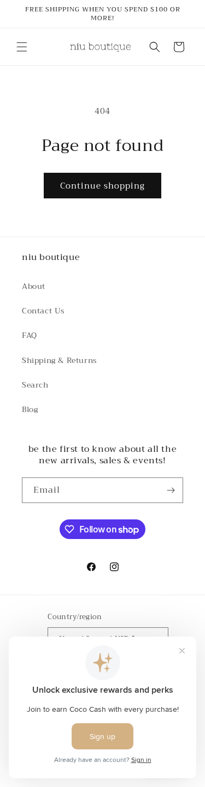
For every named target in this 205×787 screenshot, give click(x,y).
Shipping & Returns (59, 360)
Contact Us (43, 310)
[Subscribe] (171, 490)
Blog (30, 409)
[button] (22, 47)
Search (35, 384)
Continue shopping (102, 186)
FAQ (29, 335)
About (33, 286)
